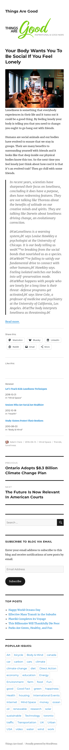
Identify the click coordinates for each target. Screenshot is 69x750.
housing (24, 695)
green (38, 688)
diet (33, 668)
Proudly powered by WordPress (41, 743)
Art (8, 654)
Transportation (26, 722)
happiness (52, 688)
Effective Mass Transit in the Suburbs (32, 614)
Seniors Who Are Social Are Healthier (24, 405)
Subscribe (15, 581)
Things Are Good (21, 11)
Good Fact (23, 688)
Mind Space (45, 442)
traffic (10, 722)
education (29, 675)
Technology (32, 715)
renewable (20, 708)
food (40, 681)
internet (12, 702)
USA (9, 729)
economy (13, 675)
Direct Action (47, 668)
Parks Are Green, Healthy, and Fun (30, 627)
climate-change (17, 668)
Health (11, 695)
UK (42, 722)
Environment (15, 681)
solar (48, 708)
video (19, 729)
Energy (44, 675)
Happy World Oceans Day (24, 609)
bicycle (18, 654)
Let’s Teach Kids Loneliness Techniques (26, 389)
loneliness (10, 445)
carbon (18, 661)
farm (30, 681)
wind (41, 729)
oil (8, 708)
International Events (46, 695)
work (51, 729)
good (10, 688)
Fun (49, 681)
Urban (51, 722)
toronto (48, 715)
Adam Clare (16, 442)
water (30, 729)
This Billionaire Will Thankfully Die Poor (34, 623)
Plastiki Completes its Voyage (27, 618)
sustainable (14, 715)
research (36, 708)
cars (29, 661)
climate (40, 661)
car (8, 661)
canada (51, 654)
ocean (56, 702)
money (44, 702)
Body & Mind (35, 654)
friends (57, 442)
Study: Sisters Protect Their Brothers (24, 420)
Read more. (12, 321)
